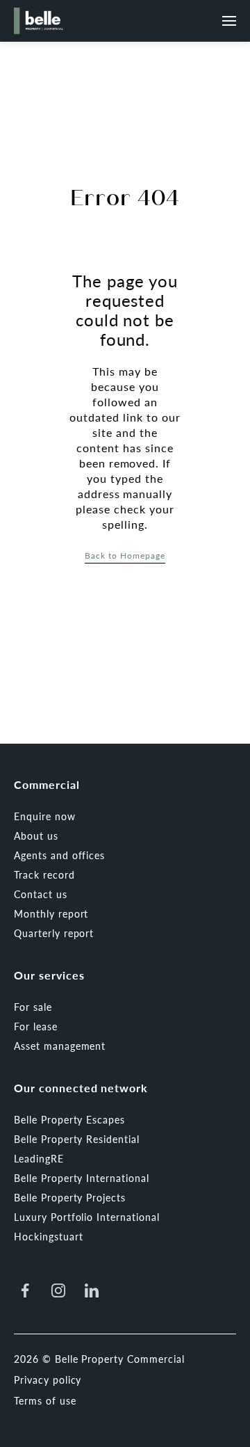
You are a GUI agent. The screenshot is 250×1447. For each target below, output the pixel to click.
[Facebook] (25, 1290)
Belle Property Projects (70, 1197)
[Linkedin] (91, 1290)
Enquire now (45, 816)
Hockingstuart (48, 1236)
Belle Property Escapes (69, 1119)
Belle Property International (81, 1178)
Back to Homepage (125, 555)
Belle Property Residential (77, 1139)
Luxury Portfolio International (87, 1217)
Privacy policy (47, 1379)
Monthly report (51, 913)
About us (36, 835)
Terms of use (45, 1400)
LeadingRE (39, 1158)
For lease (36, 1026)
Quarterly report (54, 933)
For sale (33, 1007)
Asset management (60, 1046)
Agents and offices (59, 855)
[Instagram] (58, 1290)
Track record (44, 874)
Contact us (40, 894)
